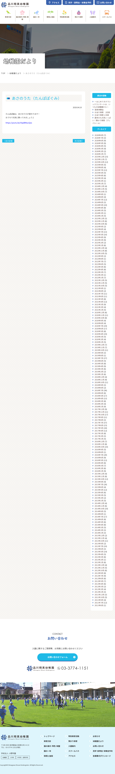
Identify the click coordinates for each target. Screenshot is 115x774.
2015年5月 (99, 489)
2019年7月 (99, 358)
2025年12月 (99, 156)
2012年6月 (99, 578)
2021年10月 (99, 285)
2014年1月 (99, 532)
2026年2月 (99, 151)
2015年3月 (99, 495)
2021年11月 (99, 283)
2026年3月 (99, 148)
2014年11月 (99, 506)
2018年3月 (99, 401)
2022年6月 (99, 264)
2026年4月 (99, 146)
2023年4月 (99, 237)
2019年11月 (99, 347)
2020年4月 (99, 334)
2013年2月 (99, 559)
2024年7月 (99, 199)
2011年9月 (99, 600)
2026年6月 (99, 140)
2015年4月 (99, 492)
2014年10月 (99, 508)
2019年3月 (99, 369)
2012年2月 (99, 589)
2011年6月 (99, 605)
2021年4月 (99, 301)
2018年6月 (99, 393)
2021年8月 (99, 291)
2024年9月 (99, 194)
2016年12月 (99, 441)
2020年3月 (99, 336)
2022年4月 (99, 269)
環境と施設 (50, 17)
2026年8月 (99, 135)
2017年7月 (99, 422)
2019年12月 (99, 344)
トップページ (49, 736)
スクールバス (107, 17)
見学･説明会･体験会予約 (103, 751)
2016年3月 (99, 465)
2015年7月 (99, 484)
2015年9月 (99, 481)
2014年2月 (99, 530)
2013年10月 (99, 540)
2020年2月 (99, 339)
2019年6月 (99, 360)
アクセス (71, 756)
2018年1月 (99, 406)
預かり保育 (79, 17)
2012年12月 (99, 565)
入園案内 (93, 17)
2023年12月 (99, 218)
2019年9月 (99, 352)
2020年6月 (99, 328)
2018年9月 (99, 385)
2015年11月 (99, 476)
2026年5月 (99, 143)
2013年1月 (99, 562)
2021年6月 (99, 296)
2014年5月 (99, 522)
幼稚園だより (15, 73)
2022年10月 (99, 253)
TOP (3, 73)
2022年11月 (99, 250)
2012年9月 (99, 573)
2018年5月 (99, 395)
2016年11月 (99, 444)
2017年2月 (99, 436)
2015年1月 (99, 500)
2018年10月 (99, 382)
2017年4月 (99, 430)
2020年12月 (99, 312)
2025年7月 (99, 170)
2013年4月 (99, 554)
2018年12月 (99, 377)
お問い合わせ (98, 746)
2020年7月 (99, 326)
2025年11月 (99, 159)
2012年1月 (99, 592)
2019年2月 (99, 371)
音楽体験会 (99, 109)
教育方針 (8, 17)
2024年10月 (99, 191)
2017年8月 (99, 420)
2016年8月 (99, 452)
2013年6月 (99, 549)
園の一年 (36, 17)
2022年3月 (99, 272)
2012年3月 (99, 586)
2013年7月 (99, 546)
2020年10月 (99, 317)
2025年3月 (99, 178)
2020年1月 (99, 342)
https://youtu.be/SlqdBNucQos (19, 122)
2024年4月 (99, 207)
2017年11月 (99, 412)
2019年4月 (99, 366)
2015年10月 (99, 479)
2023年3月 (99, 240)
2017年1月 (99, 438)
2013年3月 (99, 557)
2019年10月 (99, 350)
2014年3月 (99, 527)
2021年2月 (99, 307)
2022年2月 (99, 274)
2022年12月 (99, 248)
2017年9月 (99, 417)
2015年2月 (99, 497)
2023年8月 (99, 229)
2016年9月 (99, 449)
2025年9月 (99, 164)
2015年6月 (99, 487)
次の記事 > (78, 140)
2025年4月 (99, 175)
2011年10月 (99, 597)
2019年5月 (99, 363)
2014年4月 (99, 524)
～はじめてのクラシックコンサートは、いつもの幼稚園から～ (101, 104)
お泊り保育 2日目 (102, 112)
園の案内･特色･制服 (22, 18)
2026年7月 (99, 137)
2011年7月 (99, 602)
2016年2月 (99, 468)
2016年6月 (99, 457)
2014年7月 (99, 516)
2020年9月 (99, 320)
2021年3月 (99, 304)
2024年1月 (99, 215)
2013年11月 (99, 538)
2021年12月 (99, 280)
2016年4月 (99, 463)
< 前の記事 (8, 140)
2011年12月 (99, 594)
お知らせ (96, 736)
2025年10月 (99, 162)
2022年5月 (99, 266)
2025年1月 (99, 183)
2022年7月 (99, 261)
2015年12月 (99, 473)
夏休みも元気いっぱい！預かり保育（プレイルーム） (101, 120)
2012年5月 (99, 581)
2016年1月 (99, 471)
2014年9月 (99, 511)
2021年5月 (99, 299)
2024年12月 (99, 186)
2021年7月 (99, 293)
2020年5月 (99, 331)
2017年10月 (99, 414)
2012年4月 (99, 583)
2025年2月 (99, 180)
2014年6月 (99, 519)
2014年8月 (99, 514)
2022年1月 (99, 277)
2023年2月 (99, 242)
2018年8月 (99, 387)
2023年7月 (99, 231)
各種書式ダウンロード (102, 756)
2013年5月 (99, 551)
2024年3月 (99, 210)
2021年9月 (99, 288)
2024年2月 (99, 213)
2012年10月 (99, 570)
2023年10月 (99, 223)
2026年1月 (99, 154)
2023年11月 (99, 221)
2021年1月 (99, 309)
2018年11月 (99, 379)
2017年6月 (99, 425)
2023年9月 (99, 226)
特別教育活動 (64, 17)
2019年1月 (99, 374)
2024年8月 (99, 197)
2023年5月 (99, 234)
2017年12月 (99, 409)
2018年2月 (99, 403)
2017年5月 (99, 428)
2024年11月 (99, 189)
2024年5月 (99, 205)
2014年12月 (99, 503)
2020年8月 (99, 323)
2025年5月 (99, 172)
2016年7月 (99, 454)
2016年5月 (99, 460)
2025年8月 (99, 167)
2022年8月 (99, 258)
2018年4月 (99, 398)
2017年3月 (99, 433)
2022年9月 (99, 256)
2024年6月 (99, 202)
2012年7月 (99, 575)
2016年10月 (99, 446)
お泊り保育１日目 (102, 115)
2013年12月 (99, 535)
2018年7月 (99, 390)
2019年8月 (99, 355)
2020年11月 (99, 315)
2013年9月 (99, 543)
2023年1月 (99, 245)
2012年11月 (99, 567)
